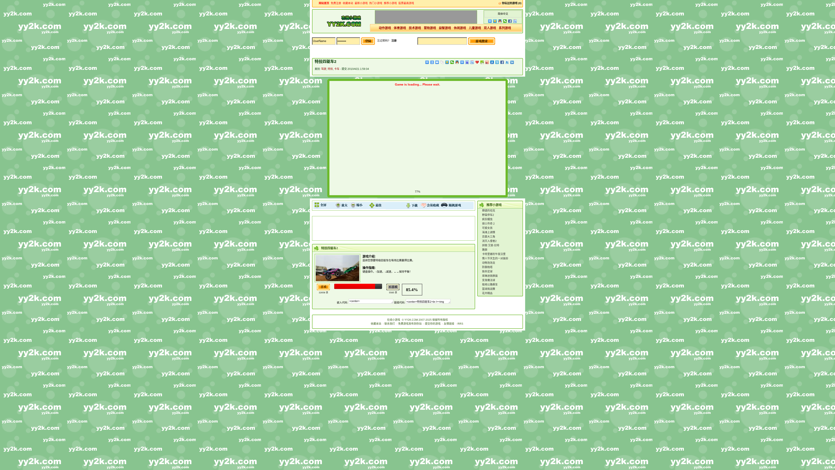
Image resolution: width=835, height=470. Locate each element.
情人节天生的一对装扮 (495, 258)
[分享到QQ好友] (500, 21)
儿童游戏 (475, 28)
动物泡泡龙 (488, 262)
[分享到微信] (505, 21)
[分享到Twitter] (507, 62)
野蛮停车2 (488, 215)
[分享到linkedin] (512, 62)
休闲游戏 (460, 28)
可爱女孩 (487, 228)
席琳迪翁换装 (490, 275)
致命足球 (487, 271)
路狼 (484, 249)
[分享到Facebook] (510, 21)
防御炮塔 (487, 267)
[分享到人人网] (492, 62)
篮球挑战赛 (488, 288)
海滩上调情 (488, 232)
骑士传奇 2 (488, 223)
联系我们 (389, 323)
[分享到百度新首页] (467, 62)
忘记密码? (383, 40)
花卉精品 (487, 293)
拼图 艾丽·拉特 (490, 245)
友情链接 (449, 323)
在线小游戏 (393, 319)
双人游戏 (490, 28)
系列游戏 (505, 28)
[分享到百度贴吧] (515, 21)
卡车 (336, 68)
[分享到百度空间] (482, 62)
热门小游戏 (375, 3)
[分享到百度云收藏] (477, 62)
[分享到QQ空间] (495, 21)
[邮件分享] (437, 62)
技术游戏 (415, 28)
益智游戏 (445, 28)
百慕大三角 (488, 236)
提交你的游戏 (433, 323)
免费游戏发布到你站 (410, 323)
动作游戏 (385, 28)
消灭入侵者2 (489, 241)
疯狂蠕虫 (487, 219)
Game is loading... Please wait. (417, 84)
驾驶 (323, 68)
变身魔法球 (488, 280)
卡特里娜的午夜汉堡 (494, 254)
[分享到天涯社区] (497, 62)
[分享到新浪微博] (487, 62)
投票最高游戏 (406, 3)
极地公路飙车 (490, 284)
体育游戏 (400, 28)
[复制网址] (442, 62)
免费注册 (336, 3)
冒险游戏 (430, 28)
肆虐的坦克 (488, 210)
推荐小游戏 (390, 3)
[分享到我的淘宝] (462, 62)
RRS (460, 323)
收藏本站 (348, 3)
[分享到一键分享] (432, 62)
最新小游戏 (361, 3)
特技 (330, 68)
